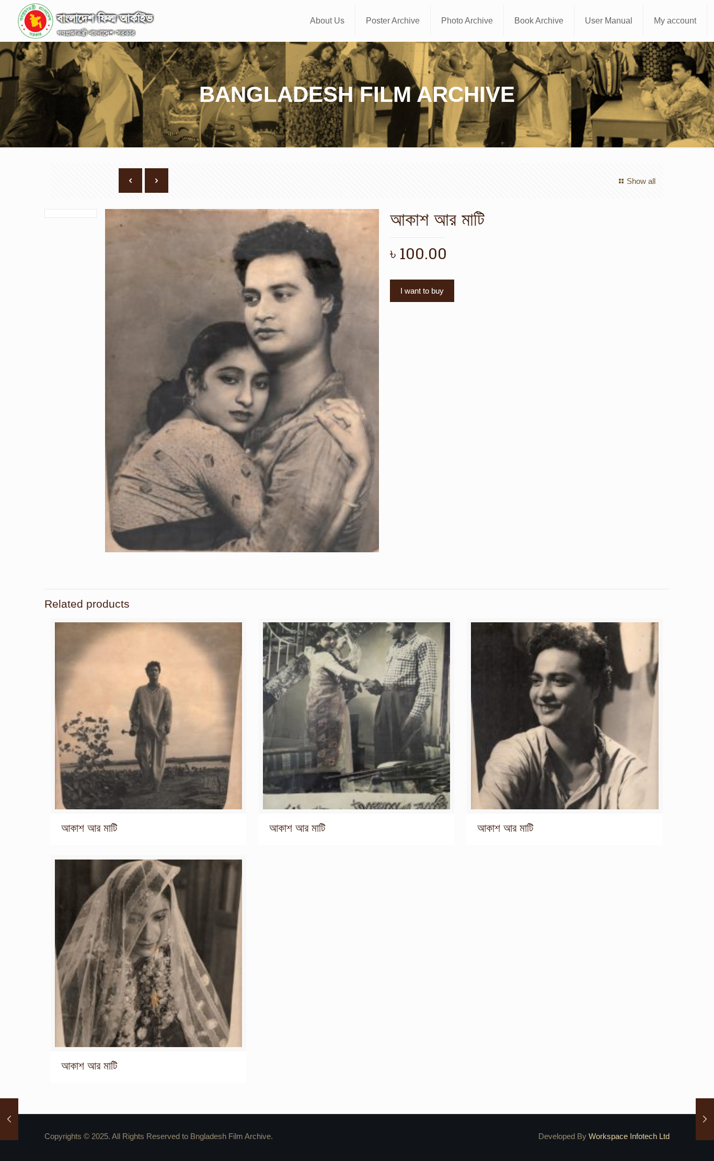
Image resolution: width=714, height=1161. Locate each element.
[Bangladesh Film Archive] (88, 21)
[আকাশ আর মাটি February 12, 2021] (9, 1119)
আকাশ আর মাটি (89, 828)
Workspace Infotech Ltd (629, 1136)
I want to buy (422, 290)
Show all (641, 181)
